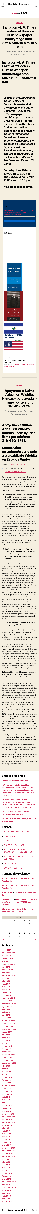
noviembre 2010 (8, 1151)
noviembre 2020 (9, 953)
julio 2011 (5, 1128)
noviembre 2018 (8, 964)
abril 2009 (6, 1199)
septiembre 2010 (9, 1156)
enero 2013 (6, 1083)
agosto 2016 (7, 978)
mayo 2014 (6, 1040)
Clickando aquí (8, 909)
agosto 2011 (7, 1125)
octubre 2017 (7, 970)
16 (19, 930)
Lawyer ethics (7, 899)
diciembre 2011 (8, 1114)
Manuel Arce (7, 892)
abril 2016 (6, 990)
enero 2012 (6, 1111)
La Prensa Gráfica (10, 863)
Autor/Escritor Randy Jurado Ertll (16, 832)
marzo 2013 (7, 1077)
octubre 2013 (7, 1060)
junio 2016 (6, 984)
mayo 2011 (6, 1134)
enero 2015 (6, 1018)
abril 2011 (6, 1137)
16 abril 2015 (30, 51)
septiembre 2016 (9, 975)
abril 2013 (6, 1074)
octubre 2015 (7, 1001)
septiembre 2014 (9, 1029)
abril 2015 (6, 1015)
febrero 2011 (7, 1142)
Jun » (34, 939)
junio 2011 (6, 1131)
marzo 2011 (6, 1139)
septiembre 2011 (9, 1122)
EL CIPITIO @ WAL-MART (14, 845)
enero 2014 (6, 1052)
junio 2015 (6, 1012)
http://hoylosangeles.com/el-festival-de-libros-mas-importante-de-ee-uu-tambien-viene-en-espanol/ (18, 212)
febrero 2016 (7, 992)
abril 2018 (6, 967)
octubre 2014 (7, 1026)
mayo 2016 (6, 987)
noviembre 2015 (8, 998)
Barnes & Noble (10, 836)
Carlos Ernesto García (17, 464)
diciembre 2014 (8, 1021)
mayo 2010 (6, 1168)
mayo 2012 (6, 1100)
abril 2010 (6, 1170)
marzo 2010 (7, 1173)
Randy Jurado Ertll (15, 51)
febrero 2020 (7, 958)
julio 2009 (6, 1193)
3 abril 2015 (30, 411)
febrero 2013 (7, 1080)
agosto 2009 (7, 1190)
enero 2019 (6, 961)
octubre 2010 (7, 1154)
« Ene (5, 939)
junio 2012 (6, 1097)
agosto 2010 (7, 1159)
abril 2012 (6, 1103)
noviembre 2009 (9, 1182)
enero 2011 (6, 1145)
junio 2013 (6, 1069)
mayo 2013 (6, 1072)
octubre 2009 (7, 1185)
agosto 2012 (7, 1094)
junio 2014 (6, 1038)
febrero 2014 (7, 1049)
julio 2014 (6, 1035)
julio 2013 (6, 1066)
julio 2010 (6, 1162)
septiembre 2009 (9, 1187)
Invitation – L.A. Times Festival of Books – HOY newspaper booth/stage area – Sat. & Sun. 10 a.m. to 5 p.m (19, 37)
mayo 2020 (6, 956)
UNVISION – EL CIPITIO (13, 868)
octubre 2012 (7, 1091)
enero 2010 (6, 1179)
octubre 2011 (7, 1120)
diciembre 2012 (8, 1086)
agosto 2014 (7, 1032)
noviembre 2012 (8, 1089)
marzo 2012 (7, 1105)
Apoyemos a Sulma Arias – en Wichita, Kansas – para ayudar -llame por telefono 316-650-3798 (19, 398)
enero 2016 (6, 995)
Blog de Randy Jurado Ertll (19, 4)
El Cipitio (7, 841)
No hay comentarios (21, 54)
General (19, 22)
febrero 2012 (7, 1108)
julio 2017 (6, 973)
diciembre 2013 (8, 1055)
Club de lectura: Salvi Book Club (15, 781)
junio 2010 (6, 1165)
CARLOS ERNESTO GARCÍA (15, 472)
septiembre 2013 (9, 1063)
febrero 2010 (7, 1176)
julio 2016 (6, 981)
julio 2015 (6, 1009)
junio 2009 (6, 1196)
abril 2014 (6, 1043)
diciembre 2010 (8, 1148)
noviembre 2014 (8, 1023)
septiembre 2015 (9, 1004)
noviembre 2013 (8, 1057)
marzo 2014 (7, 1046)
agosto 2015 (7, 1007)
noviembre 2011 (8, 1117)
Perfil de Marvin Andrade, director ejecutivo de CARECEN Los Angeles (19, 901)
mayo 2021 (6, 950)
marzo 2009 (7, 1202)
